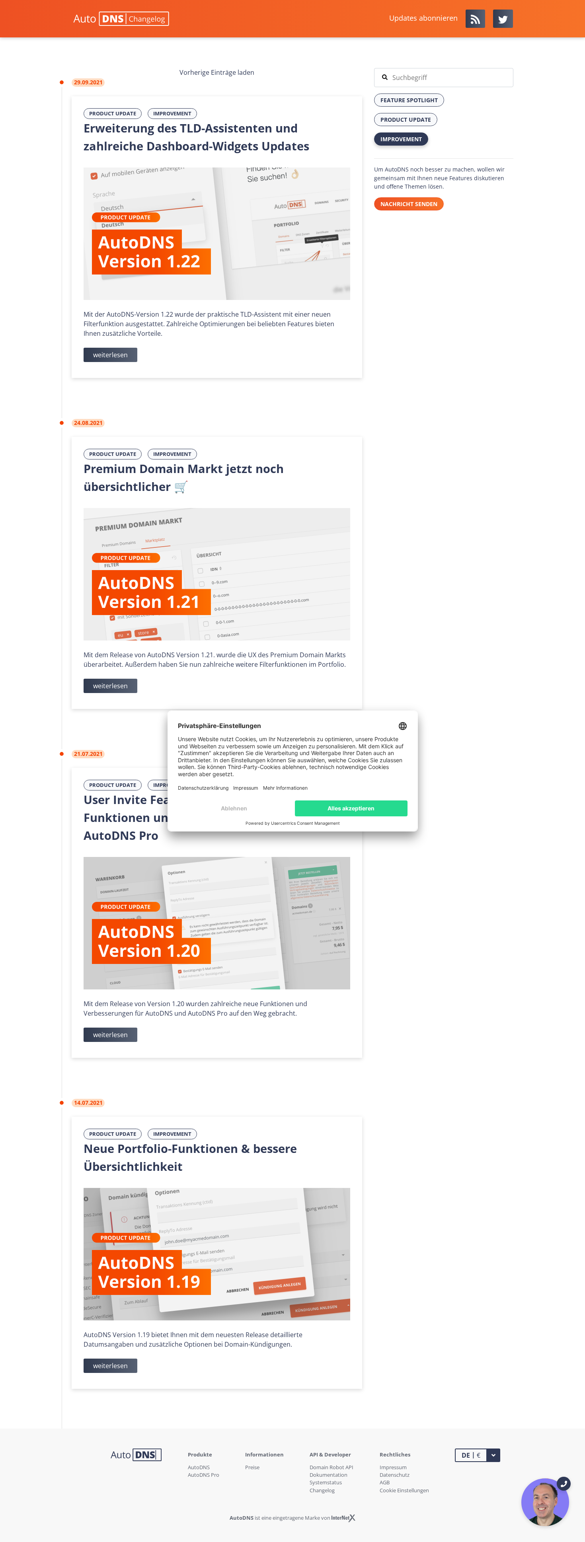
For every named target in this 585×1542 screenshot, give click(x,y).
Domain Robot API (331, 1467)
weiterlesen (110, 354)
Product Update (112, 113)
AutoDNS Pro (203, 1474)
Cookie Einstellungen (404, 1490)
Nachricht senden (408, 204)
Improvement (172, 113)
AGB (385, 1482)
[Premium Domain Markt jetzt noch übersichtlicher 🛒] (217, 573)
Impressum (393, 1467)
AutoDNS (199, 1467)
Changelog (322, 1490)
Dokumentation (328, 1474)
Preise (252, 1467)
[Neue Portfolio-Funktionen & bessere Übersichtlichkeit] (217, 1253)
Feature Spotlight (409, 100)
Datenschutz (395, 1474)
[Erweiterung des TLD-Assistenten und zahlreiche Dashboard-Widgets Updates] (217, 233)
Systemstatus (326, 1482)
